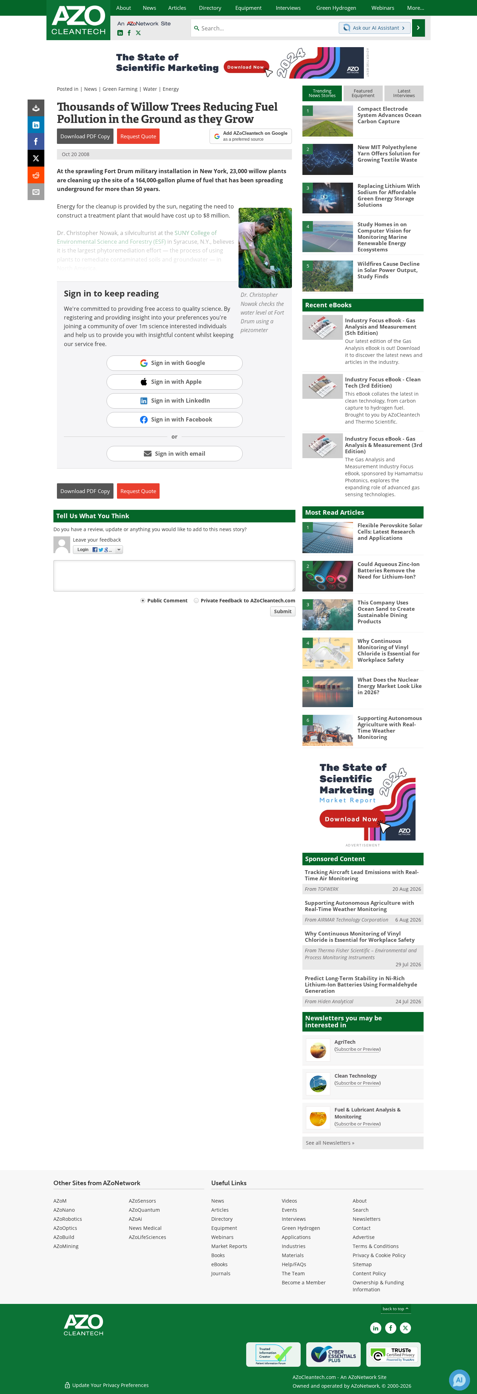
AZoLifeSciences (147, 1237)
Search (361, 1209)
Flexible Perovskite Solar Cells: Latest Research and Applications (390, 531)
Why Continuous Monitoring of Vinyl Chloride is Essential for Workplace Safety (389, 650)
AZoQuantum (144, 1209)
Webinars (222, 1237)
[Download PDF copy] (36, 108)
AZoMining (66, 1246)
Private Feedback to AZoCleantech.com (248, 600)
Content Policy (369, 1273)
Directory (222, 1219)
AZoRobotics (67, 1219)
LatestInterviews (404, 93)
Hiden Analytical (335, 1001)
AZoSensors (142, 1200)
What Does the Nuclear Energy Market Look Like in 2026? (390, 686)
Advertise (364, 1237)
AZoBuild (63, 1237)
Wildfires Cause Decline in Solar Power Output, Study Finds (389, 270)
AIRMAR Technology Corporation (353, 919)
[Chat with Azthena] (459, 1380)
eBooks (219, 1264)
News (90, 89)
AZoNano (64, 1209)
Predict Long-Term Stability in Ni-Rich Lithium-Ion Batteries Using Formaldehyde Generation (361, 984)
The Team (293, 1273)
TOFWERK (328, 889)
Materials (293, 1255)
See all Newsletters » (330, 1142)
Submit (283, 611)
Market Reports (229, 1246)
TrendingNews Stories (322, 93)
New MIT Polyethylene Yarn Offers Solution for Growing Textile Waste (389, 153)
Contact (361, 1228)
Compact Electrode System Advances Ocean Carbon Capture (389, 115)
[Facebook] (36, 141)
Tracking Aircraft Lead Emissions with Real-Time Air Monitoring (362, 875)
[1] (327, 120)
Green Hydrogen (301, 1228)
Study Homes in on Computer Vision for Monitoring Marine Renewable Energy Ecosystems (384, 237)
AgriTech (345, 1042)
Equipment (224, 1228)
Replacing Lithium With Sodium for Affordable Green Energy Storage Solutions (389, 195)
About (360, 1200)
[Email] (36, 191)
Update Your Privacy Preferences (110, 1385)
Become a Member (304, 1282)
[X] (36, 158)
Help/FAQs (294, 1264)
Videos (289, 1200)
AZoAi (135, 1219)
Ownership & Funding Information (378, 1286)
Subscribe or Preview (357, 1049)
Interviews (294, 1219)
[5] (327, 275)
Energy (171, 89)
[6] (327, 730)
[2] (327, 159)
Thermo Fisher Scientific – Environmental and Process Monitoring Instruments (361, 954)
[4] (327, 236)
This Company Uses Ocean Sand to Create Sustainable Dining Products (386, 612)
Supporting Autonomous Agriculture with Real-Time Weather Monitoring (390, 727)
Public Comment (167, 600)
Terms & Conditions (376, 1246)
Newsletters (367, 1219)
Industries (294, 1246)
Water (150, 89)
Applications (296, 1237)
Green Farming (120, 89)
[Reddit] (36, 175)
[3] (327, 197)
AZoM (60, 1200)
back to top (394, 1309)
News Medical (145, 1228)
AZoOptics (65, 1228)
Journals (220, 1273)
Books (218, 1255)
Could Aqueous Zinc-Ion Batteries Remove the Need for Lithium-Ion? (389, 570)
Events (289, 1209)
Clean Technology (356, 1075)
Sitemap (362, 1264)
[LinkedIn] (36, 124)
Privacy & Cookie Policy (379, 1255)
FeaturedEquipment (363, 93)
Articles (220, 1209)
